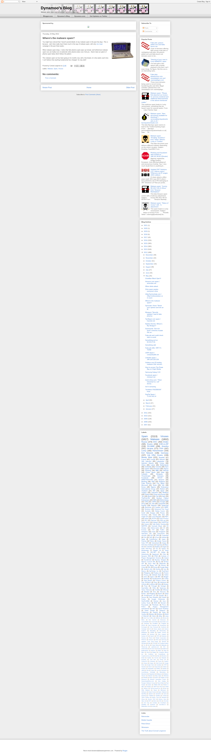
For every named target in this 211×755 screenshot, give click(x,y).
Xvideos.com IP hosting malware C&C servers (153, 363)
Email (142, 657)
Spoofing (143, 693)
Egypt (164, 547)
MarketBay (153, 630)
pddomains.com (145, 706)
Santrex (146, 688)
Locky (143, 451)
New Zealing (162, 681)
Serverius (144, 515)
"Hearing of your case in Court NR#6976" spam (159, 60)
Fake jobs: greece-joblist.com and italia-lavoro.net (158, 44)
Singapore (162, 531)
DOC (155, 442)
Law (158, 670)
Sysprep (143, 695)
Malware (50, 68)
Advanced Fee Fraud (161, 509)
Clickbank (146, 623)
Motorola (166, 675)
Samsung (163, 639)
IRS (154, 491)
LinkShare (163, 670)
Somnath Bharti (157, 526)
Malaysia (159, 674)
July (147, 270)
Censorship (154, 621)
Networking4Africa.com (147, 681)
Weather (146, 592)
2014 (146, 246)
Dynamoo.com (79, 16)
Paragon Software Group (148, 683)
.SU (142, 496)
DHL (149, 567)
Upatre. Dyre (155, 697)
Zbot (163, 515)
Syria (165, 693)
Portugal (154, 586)
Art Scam (152, 648)
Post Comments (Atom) (92, 94)
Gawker (166, 661)
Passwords (144, 605)
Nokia (159, 584)
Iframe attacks (158, 629)
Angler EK (144, 516)
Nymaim (163, 603)
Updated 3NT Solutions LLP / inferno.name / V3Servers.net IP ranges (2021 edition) (159, 172)
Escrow (156, 657)
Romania (156, 468)
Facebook (144, 478)
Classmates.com (163, 621)
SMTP (155, 686)
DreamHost (163, 625)
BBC (159, 577)
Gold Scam (159, 663)
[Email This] (75, 66)
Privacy (146, 575)
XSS (160, 701)
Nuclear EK (144, 636)
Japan (164, 539)
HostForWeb (145, 601)
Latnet (152, 670)
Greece (146, 524)
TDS (154, 643)
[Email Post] (71, 66)
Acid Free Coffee (148, 618)
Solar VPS (144, 543)
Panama (143, 638)
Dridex (165, 442)
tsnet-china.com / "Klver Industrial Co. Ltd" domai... (153, 382)
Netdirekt (143, 634)
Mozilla (145, 677)
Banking (144, 481)
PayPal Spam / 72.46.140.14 (150, 395)
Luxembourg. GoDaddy (148, 672)
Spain (162, 491)
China (143, 465)
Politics (151, 541)
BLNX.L (143, 593)
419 (151, 535)
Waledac (151, 614)
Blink (142, 652)
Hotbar (164, 666)
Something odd (150, 345)
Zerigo (164, 543)
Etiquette (164, 657)
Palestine (164, 636)
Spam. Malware (162, 692)
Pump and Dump (159, 494)
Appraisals (155, 554)
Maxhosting (163, 630)
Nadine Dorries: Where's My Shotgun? (153, 325)
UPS (146, 502)
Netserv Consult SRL (148, 562)
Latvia (153, 465)
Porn (145, 537)
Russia (144, 442)
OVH (161, 448)
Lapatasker (160, 461)
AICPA (154, 518)
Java (164, 601)
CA (164, 528)
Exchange (144, 627)
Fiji (157, 548)
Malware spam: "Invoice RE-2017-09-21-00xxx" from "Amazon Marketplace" (159, 189)
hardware (152, 704)
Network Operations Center (158, 679)
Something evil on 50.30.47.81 (151, 341)
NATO (156, 677)
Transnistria (161, 533)
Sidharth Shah (156, 575)
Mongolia (159, 474)
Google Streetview (158, 599)
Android (164, 537)
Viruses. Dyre (162, 699)
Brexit (148, 652)
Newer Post (47, 87)
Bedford (164, 648)
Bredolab (146, 578)
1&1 (163, 485)
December (149, 255)
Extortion (143, 659)
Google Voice (150, 665)
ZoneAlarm (163, 702)
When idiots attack (151, 286)
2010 (146, 416)
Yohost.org (144, 647)
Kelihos (158, 668)
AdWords (158, 618)
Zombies (155, 702)
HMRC (166, 507)
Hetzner (162, 459)
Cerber (166, 578)
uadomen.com (155, 647)
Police (143, 607)
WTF (149, 701)
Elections (164, 656)
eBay (160, 616)
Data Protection (152, 625)
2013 (146, 249)
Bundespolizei (156, 578)
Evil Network (147, 453)
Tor (144, 645)
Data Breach (148, 580)
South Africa (145, 522)
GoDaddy (148, 467)
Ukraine (150, 448)
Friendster (152, 661)
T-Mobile (150, 695)
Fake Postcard (154, 627)
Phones (162, 513)
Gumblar (159, 665)
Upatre (147, 468)
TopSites (158, 695)
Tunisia (164, 695)
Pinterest (143, 639)
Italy (163, 496)
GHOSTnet (164, 522)
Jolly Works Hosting (159, 524)
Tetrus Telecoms (146, 590)
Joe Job (151, 503)
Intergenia (144, 531)
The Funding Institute (162, 643)
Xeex (145, 577)
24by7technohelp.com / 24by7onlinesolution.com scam (154, 296)
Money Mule (146, 457)
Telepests (162, 610)
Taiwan (155, 515)
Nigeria (153, 487)
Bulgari (154, 652)
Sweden (157, 507)
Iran (165, 569)
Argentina (159, 545)
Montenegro (145, 550)
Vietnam (154, 505)
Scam (155, 485)
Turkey (161, 463)
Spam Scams (152, 692)
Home (89, 87)
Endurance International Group (154, 488)
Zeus (154, 592)
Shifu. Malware (145, 690)
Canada (158, 467)
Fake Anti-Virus (146, 548)
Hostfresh (163, 627)
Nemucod (144, 679)
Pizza (164, 605)
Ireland (166, 558)
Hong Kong (157, 666)
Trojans (144, 492)
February (149, 406)
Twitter (166, 575)
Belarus (153, 650)
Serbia (146, 518)
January (149, 409)
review (154, 706)
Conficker (150, 654)
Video (164, 612)
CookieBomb (161, 654)
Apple (143, 539)
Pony (145, 586)
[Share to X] (79, 66)
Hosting (158, 569)
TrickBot (157, 590)
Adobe (163, 552)
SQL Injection (146, 461)
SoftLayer (144, 692)
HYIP (165, 665)
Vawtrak (155, 612)
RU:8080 (150, 446)
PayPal (143, 505)
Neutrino (152, 634)
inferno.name (155, 528)
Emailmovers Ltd (149, 595)
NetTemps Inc (153, 571)
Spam (55, 68)
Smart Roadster (163, 608)
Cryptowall (165, 535)
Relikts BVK (157, 684)
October (149, 261)
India (162, 472)
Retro (157, 639)
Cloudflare (155, 623)
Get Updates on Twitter (98, 16)
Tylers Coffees (145, 697)
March (148, 403)
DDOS (143, 625)
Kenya (164, 548)
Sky (159, 562)
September (150, 264)
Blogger (166, 577)
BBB (157, 470)
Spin (149, 643)
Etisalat (161, 595)
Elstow (155, 567)
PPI (146, 520)
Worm (155, 701)
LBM (142, 670)
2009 (146, 419)
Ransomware (158, 451)
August (148, 267)
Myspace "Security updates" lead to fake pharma (153, 314)
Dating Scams (160, 511)
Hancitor (143, 666)
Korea (143, 487)
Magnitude (152, 674)
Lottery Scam (145, 603)
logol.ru (152, 577)
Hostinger (144, 629)
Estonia (143, 530)
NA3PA (152, 632)
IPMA (156, 556)
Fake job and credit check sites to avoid (154, 336)
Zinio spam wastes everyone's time (151, 290)
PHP (158, 636)
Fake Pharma (146, 483)
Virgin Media (155, 645)
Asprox (166, 468)
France (143, 459)
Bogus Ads (153, 565)
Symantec (158, 693)
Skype (155, 690)
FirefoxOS (144, 661)
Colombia (149, 547)
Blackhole (148, 507)
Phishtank (155, 605)
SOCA (161, 686)
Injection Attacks (147, 463)
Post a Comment (50, 78)
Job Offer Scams (155, 455)
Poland (147, 494)
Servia (164, 688)
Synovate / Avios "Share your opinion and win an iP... (154, 307)
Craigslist (163, 623)
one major (99, 44)
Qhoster (151, 639)
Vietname (164, 697)
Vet (148, 645)
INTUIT (160, 478)
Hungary (152, 513)
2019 (146, 231)
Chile (164, 554)
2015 (146, 243)
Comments (148, 31)
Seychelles (144, 588)
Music (151, 677)
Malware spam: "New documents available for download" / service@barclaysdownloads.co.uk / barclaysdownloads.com (154, 118)
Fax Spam (161, 483)
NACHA (165, 470)
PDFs (166, 516)
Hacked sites (148, 569)
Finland (164, 597)
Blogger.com (48, 16)
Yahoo (154, 616)
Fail (157, 496)
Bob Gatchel (152, 620)
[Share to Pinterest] (83, 66)
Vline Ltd (143, 701)
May (147, 276)
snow (166, 616)
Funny (159, 661)
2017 (146, 237)
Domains (160, 476)
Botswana (163, 620)
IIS (150, 629)
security (143, 535)
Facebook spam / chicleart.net (151, 376)
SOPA (166, 686)
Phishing (148, 470)
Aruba (158, 648)
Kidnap (164, 668)
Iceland (143, 668)
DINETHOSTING (147, 480)
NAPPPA (144, 526)
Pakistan (153, 520)
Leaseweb (161, 503)
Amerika (165, 446)
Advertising (145, 554)
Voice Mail (151, 563)
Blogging (152, 593)
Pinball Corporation (161, 638)
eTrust (157, 537)
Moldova (165, 492)
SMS (154, 500)
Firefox (143, 599)
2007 (146, 425)
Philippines (147, 573)
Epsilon (149, 657)
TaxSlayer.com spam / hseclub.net (153, 320)
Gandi (143, 513)
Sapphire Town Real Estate (149, 641)
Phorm (151, 638)
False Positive (163, 518)
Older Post (130, 87)
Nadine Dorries (161, 632)
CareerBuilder (145, 621)
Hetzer (150, 666)
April (147, 400)
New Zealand (162, 634)
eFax (143, 503)
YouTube (166, 701)
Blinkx (143, 620)
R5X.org (162, 520)
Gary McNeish (146, 582)
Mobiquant (144, 632)
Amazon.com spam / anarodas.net (152, 282)
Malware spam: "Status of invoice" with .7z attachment (159, 205)
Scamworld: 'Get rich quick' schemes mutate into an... (154, 330)
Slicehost (148, 509)
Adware (155, 522)
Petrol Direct (145, 724)
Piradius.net (157, 573)
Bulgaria (162, 481)
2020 (146, 228)
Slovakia (143, 643)
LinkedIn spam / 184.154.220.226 (152, 358)
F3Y (153, 530)
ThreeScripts (145, 476)
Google (162, 502)
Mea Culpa (158, 675)
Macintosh (144, 674)
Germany (164, 453)
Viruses (60, 68)
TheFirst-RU (145, 498)
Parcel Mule (160, 683)
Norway (166, 584)
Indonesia (163, 582)
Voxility (143, 614)
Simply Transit (161, 541)
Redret (162, 489)
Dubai (166, 593)
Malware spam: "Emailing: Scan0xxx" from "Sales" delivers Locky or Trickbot (158, 138)
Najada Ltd (163, 677)
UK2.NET (153, 552)
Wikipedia (163, 645)
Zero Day (146, 702)
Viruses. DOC (152, 699)
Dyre (166, 467)
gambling (143, 704)
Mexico (143, 571)
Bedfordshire (144, 650)
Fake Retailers (153, 597)
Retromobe (145, 716)
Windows (159, 614)
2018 (146, 234)
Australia (148, 511)
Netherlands (164, 465)
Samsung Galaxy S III (152, 372)
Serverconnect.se (155, 688)
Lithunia (143, 584)
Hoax (155, 582)
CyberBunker (153, 539)
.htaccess (163, 592)
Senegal (163, 586)
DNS (153, 656)
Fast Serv (153, 659)
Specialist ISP (146, 533)
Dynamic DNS (146, 556)
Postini (166, 573)
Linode (153, 459)
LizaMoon (152, 584)
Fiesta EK (163, 659)
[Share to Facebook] (81, 66)
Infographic (151, 668)
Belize (159, 650)
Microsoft (144, 485)
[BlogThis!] (77, 66)
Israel (153, 531)
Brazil (150, 496)
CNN (157, 535)
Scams (150, 444)
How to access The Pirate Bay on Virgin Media (154, 368)
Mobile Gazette (146, 720)
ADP (153, 481)
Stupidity (162, 457)
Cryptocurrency (145, 656)
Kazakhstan (147, 560)
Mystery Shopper (160, 560)
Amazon (161, 480)
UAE (150, 537)
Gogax (151, 663)
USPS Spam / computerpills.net (152, 353)
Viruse (143, 699)
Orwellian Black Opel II (153, 278)
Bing (165, 650)
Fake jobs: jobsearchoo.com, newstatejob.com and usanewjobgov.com (158, 77)
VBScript (165, 590)
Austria (143, 565)
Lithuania (154, 492)
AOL (164, 647)
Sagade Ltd (157, 550)
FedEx (162, 530)
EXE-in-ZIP (163, 444)
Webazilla (162, 563)
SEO (153, 608)
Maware (150, 675)
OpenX (152, 636)
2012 (146, 252)
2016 (146, 240)
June (148, 273)
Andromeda (144, 648)
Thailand (144, 491)
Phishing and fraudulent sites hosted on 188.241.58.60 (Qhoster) (159, 154)
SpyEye (151, 693)
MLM (155, 603)
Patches (144, 541)
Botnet (160, 593)
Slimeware (163, 690)
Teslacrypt (164, 505)
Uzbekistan (145, 612)
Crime (143, 567)
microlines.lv (162, 704)
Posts (146, 28)
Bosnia (163, 565)
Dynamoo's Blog (56, 8)
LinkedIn (144, 474)
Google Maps (164, 567)
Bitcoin (164, 618)
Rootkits (148, 686)
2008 (146, 422)
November (149, 258)
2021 (146, 225)
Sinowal (164, 641)
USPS (154, 502)
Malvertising (164, 500)
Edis (158, 656)
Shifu (154, 588)
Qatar (149, 684)
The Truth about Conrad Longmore (153, 731)
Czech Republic (156, 516)
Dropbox (157, 547)
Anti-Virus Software (147, 545)
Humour (155, 601)
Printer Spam (151, 472)
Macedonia (163, 672)
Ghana (145, 663)
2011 (146, 413)
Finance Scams (161, 580)
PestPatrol (165, 571)
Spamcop (163, 588)
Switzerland (155, 543)
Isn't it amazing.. (151, 386)
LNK (147, 670)
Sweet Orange (150, 610)
